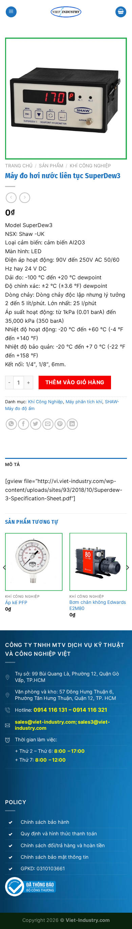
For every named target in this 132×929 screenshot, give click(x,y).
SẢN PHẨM (51, 165)
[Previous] (4, 581)
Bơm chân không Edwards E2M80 (97, 605)
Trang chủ (18, 165)
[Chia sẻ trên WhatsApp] (11, 424)
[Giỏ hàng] (120, 12)
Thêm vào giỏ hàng (75, 382)
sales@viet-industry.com (45, 722)
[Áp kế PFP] (34, 562)
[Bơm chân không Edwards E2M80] (98, 562)
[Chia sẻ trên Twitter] (35, 424)
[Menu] (11, 12)
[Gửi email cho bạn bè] (47, 424)
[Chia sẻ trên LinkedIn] (72, 424)
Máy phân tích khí (84, 401)
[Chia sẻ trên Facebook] (23, 424)
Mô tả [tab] (12, 464)
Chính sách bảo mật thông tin (54, 857)
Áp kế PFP (16, 602)
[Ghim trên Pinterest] (60, 424)
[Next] (127, 581)
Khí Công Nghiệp (90, 165)
